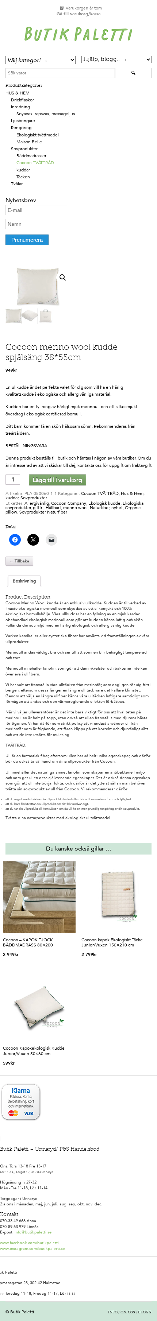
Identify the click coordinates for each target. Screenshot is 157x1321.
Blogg (145, 1312)
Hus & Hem (17, 93)
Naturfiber (100, 507)
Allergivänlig (36, 503)
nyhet (117, 507)
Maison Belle (29, 141)
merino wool (75, 507)
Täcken (23, 176)
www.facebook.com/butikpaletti (29, 1242)
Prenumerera (27, 240)
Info (113, 1312)
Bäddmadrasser (31, 155)
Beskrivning (24, 581)
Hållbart (53, 507)
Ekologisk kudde (104, 503)
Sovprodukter (24, 148)
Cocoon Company (68, 503)
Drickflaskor (22, 99)
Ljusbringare (23, 120)
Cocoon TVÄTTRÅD (35, 162)
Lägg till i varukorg (57, 479)
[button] (62, 277)
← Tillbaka (19, 561)
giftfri (38, 507)
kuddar (23, 170)
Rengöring (21, 127)
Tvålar (17, 183)
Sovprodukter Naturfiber (43, 512)
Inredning (20, 106)
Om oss (127, 1312)
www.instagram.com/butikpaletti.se (32, 1248)
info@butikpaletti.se (33, 1232)
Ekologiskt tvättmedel (37, 134)
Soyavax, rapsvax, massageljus (45, 113)
